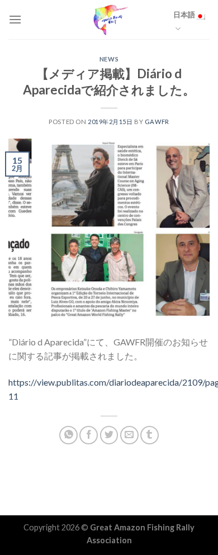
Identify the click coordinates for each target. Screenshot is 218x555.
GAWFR (157, 121)
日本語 (184, 14)
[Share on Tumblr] (149, 435)
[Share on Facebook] (88, 435)
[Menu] (15, 19)
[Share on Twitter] (109, 435)
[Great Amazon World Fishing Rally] (109, 19)
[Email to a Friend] (129, 435)
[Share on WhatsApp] (68, 435)
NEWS (109, 59)
